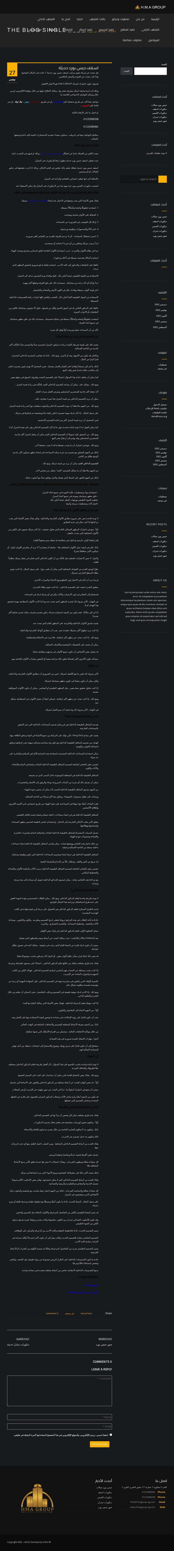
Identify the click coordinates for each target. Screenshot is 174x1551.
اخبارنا (80, 19)
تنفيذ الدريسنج (106, 29)
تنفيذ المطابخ (127, 29)
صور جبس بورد (160, 120)
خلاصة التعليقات (159, 412)
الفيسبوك (58, 101)
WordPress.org (159, 416)
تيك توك (18, 101)
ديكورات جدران (160, 116)
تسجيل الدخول (160, 404)
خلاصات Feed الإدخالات (156, 408)
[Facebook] (103, 1313)
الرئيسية (155, 19)
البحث (164, 64)
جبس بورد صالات (159, 105)
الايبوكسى (153, 40)
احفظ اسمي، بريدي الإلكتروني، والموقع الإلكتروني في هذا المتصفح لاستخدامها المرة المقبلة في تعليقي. (60, 1434)
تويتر (26, 101)
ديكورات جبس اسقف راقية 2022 (83, 1292)
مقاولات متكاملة (132, 40)
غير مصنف (69, 1313)
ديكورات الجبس (159, 112)
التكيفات (68, 29)
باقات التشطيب (97, 19)
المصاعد (52, 29)
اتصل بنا (66, 19)
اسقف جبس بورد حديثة (51, 153)
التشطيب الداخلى (46, 19)
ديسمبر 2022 (161, 304)
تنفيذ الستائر (85, 29)
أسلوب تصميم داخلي (37, 200)
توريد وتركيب (34, 29)
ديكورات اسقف (160, 108)
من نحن (140, 19)
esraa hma (86, 1313)
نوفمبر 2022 (161, 309)
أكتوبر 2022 (161, 315)
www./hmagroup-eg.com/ (142, 1507)
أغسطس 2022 (160, 327)
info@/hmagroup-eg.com (142, 1501)
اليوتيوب (85, 105)
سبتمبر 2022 (161, 321)
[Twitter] (100, 1313)
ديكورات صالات (91, 1285)
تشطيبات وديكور (120, 19)
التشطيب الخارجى (150, 29)
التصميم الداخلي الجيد (88, 463)
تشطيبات (162, 364)
